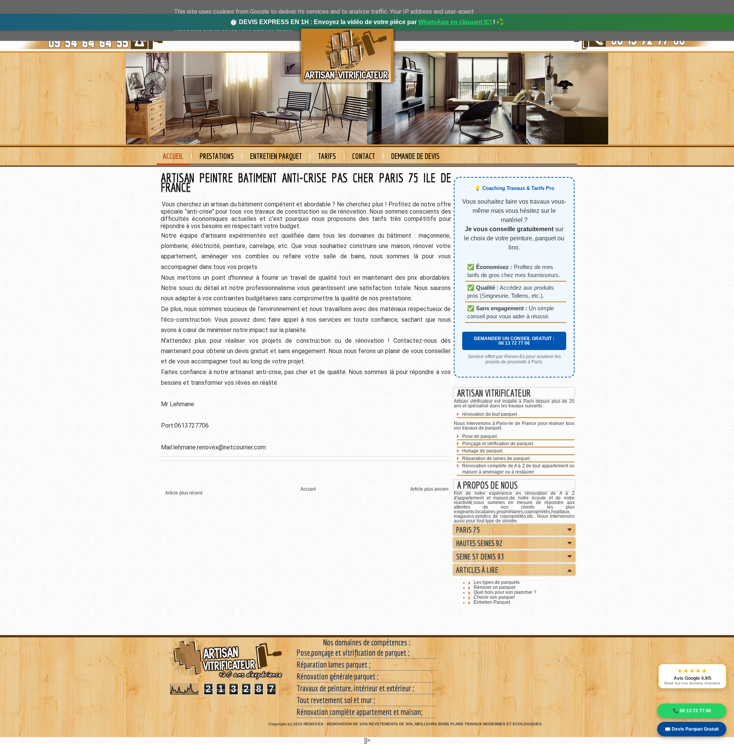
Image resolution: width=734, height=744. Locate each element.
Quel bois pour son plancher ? (505, 592)
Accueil (173, 156)
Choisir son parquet (494, 597)
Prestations (217, 156)
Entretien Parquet (276, 156)
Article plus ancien (429, 489)
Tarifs (327, 156)
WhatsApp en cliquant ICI (455, 22)
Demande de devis (415, 156)
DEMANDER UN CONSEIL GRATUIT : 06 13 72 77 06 (514, 340)
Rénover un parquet (494, 587)
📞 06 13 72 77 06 (692, 710)
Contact (363, 156)
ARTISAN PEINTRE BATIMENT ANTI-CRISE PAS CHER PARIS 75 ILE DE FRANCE (306, 182)
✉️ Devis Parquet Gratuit (692, 729)
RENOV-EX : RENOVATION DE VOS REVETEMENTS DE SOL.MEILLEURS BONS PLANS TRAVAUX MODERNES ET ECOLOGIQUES (423, 724)
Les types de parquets (497, 582)
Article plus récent (183, 493)
